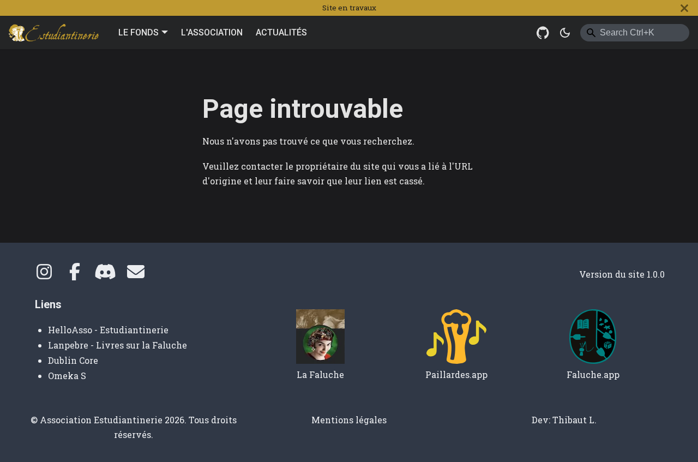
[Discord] (105, 274)
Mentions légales (349, 419)
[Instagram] (44, 274)
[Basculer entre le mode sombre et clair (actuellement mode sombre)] (565, 32)
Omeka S (67, 375)
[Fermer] (684, 8)
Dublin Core (73, 360)
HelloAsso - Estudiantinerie (108, 329)
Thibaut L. (574, 419)
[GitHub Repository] (543, 32)
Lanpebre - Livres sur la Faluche (117, 345)
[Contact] (136, 274)
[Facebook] (74, 274)
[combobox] (634, 32)
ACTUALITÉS (281, 32)
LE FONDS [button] (138, 32)
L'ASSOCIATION (212, 32)
